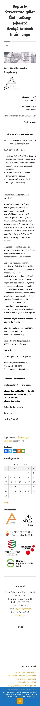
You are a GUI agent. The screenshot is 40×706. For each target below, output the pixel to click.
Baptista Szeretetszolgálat (25, 672)
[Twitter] (10, 451)
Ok (20, 700)
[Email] (23, 451)
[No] (37, 696)
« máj (6, 502)
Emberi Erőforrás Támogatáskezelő (22, 675)
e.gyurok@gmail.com (23, 608)
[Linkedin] (15, 451)
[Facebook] (6, 451)
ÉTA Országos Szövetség (26, 678)
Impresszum (20, 615)
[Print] (19, 451)
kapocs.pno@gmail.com (19, 369)
